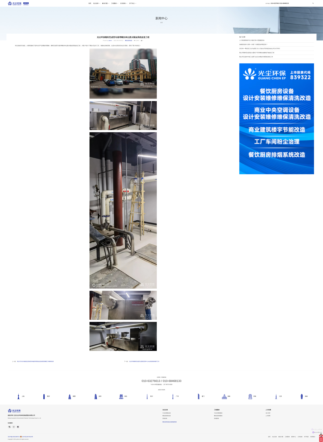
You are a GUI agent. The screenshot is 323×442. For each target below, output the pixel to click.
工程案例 (114, 3)
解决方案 (105, 3)
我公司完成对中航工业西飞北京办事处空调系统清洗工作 (256, 56)
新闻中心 (293, 436)
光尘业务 (96, 3)
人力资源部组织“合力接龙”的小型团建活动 (251, 40)
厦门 (203, 396)
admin (110, 40)
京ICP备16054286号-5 (14, 436)
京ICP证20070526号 (27, 436)
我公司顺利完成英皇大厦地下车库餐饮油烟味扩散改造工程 (256, 52)
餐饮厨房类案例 (218, 415)
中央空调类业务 (167, 413)
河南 (254, 396)
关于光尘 (132, 3)
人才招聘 (268, 415)
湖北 (125, 396)
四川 (151, 396)
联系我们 (312, 436)
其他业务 (165, 418)
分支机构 (123, 3)
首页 (89, 3)
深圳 (100, 396)
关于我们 (306, 436)
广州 (177, 396)
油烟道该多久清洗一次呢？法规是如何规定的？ (253, 44)
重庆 (48, 396)
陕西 (74, 396)
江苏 (280, 396)
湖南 (229, 396)
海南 (306, 396)
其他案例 (216, 418)
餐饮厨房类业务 (167, 415)
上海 (23, 396)
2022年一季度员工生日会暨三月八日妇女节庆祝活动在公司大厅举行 (259, 48)
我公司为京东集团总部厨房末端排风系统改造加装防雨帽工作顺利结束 (35, 361)
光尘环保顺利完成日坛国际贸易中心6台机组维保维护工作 (144, 361)
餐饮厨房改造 (128, 40)
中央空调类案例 (218, 413)
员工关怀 (268, 413)
